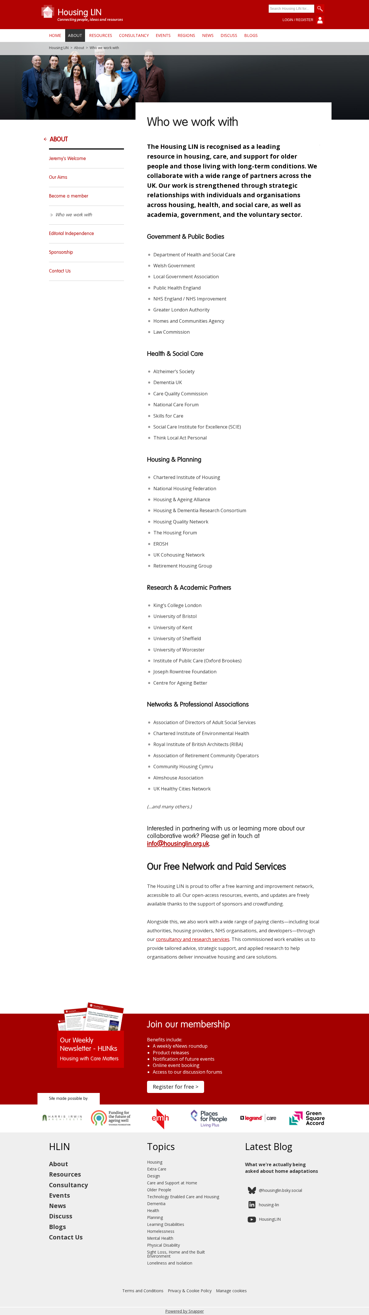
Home (55, 35)
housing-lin (269, 1204)
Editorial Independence (71, 234)
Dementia (156, 1203)
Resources (100, 35)
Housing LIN (59, 48)
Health (153, 1210)
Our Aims (58, 177)
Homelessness (160, 1231)
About (75, 35)
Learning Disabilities (165, 1224)
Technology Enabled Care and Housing (183, 1196)
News (208, 35)
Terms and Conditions (142, 1290)
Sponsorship (61, 252)
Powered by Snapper (184, 1311)
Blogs (251, 35)
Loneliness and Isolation (169, 1263)
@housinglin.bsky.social (280, 1190)
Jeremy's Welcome (67, 159)
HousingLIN (270, 1219)
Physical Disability (163, 1245)
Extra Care (156, 1169)
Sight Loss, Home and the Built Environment (176, 1254)
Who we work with (73, 215)
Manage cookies (231, 1290)
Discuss (229, 35)
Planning (155, 1217)
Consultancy (134, 35)
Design (153, 1176)
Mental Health (160, 1238)
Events (163, 35)
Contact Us (60, 271)
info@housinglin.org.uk (178, 844)
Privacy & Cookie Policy (190, 1290)
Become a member (68, 196)
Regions (186, 35)
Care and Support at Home (172, 1183)
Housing (154, 1162)
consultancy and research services (192, 939)
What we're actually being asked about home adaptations (281, 1167)
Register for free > (175, 1086)
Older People (159, 1189)
